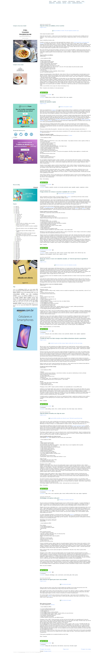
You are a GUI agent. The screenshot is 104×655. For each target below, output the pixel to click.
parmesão (66, 187)
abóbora (47, 97)
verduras (65, 254)
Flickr (69, 2)
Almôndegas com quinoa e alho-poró (49, 498)
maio (18, 222)
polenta (22, 301)
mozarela (55, 187)
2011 (16, 252)
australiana (88, 119)
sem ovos (16, 304)
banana (20, 290)
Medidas (78, 1)
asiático (47, 252)
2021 (16, 211)
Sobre (54, 1)
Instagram (58, 2)
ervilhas (53, 97)
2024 (16, 207)
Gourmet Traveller (70, 119)
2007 (16, 257)
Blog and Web (38, 652)
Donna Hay (58, 119)
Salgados (64, 1)
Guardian (50, 120)
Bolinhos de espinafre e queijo (48, 102)
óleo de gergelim (48, 254)
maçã (76, 408)
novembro (19, 214)
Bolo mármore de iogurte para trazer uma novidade (53, 579)
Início (50, 1)
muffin (36, 300)
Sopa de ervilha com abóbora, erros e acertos (52, 25)
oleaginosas (42, 254)
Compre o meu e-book (77, 2)
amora (14, 289)
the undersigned (21, 652)
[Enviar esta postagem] (52, 94)
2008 (16, 256)
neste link (72, 514)
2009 (16, 255)
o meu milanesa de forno (49, 207)
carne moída (66, 574)
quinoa (76, 574)
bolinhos (47, 187)
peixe (17, 301)
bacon (50, 97)
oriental (54, 254)
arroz (51, 333)
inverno (57, 97)
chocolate (72, 645)
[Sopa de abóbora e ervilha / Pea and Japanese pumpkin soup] (65, 30)
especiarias (64, 408)
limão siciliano (23, 299)
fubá (70, 408)
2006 (16, 258)
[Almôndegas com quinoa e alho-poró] (65, 499)
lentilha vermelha (69, 493)
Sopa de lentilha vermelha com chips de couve (52, 413)
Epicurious (52, 604)
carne (76, 208)
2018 (16, 243)
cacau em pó (66, 645)
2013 (16, 249)
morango (30, 300)
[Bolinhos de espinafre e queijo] (65, 106)
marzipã (14, 300)
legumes (72, 252)
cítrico (56, 408)
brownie (22, 292)
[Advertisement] (23, 94)
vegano (80, 493)
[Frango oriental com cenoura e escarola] (65, 193)
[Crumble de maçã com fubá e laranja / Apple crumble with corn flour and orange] (65, 343)
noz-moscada (60, 187)
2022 (16, 210)
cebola (58, 252)
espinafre (51, 187)
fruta (68, 408)
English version (43, 27)
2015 (16, 247)
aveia (46, 408)
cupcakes (19, 296)
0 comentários (43, 185)
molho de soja (80, 252)
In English (15, 137)
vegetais (70, 97)
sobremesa (80, 408)
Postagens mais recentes (45, 649)
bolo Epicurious (54, 645)
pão (34, 301)
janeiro (18, 240)
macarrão (32, 299)
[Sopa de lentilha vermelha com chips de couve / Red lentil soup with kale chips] (65, 418)
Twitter (64, 2)
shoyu (57, 254)
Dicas (83, 1)
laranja (73, 408)
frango (83, 208)
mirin (76, 252)
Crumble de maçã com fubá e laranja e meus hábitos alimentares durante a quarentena (63, 338)
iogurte (75, 645)
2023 (16, 209)
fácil (25, 297)
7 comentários (43, 644)
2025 (16, 206)
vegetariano (82, 187)
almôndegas (52, 574)
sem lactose (36, 303)
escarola (65, 252)
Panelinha (42, 120)
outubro (18, 215)
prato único (28, 301)
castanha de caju (52, 252)
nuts (85, 252)
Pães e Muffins (71, 1)
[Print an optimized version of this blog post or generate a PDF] (44, 93)
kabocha (61, 97)
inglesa (83, 119)
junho (18, 220)
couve (63, 333)
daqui (47, 437)
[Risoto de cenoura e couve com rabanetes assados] (65, 264)
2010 (16, 253)
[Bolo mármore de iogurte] (65, 584)
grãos (60, 493)
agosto (18, 218)
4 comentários (43, 492)
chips (46, 493)
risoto (75, 333)
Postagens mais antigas (86, 649)
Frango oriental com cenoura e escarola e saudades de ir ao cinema (58, 191)
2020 (16, 213)
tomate (27, 304)
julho (18, 219)
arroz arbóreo (55, 333)
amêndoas (21, 289)
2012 (16, 251)
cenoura (61, 252)
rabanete (71, 333)
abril (18, 236)
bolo (49, 645)
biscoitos (27, 290)
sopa (67, 97)
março (18, 238)
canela (52, 408)
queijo (70, 187)
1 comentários (43, 95)
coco (27, 294)
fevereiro (18, 239)
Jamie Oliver (63, 119)
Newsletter (51, 2)
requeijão (73, 187)
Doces (59, 1)
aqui (41, 132)
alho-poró (47, 333)
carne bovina (60, 574)
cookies (35, 294)
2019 (16, 242)
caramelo (28, 292)
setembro (19, 216)
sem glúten (29, 303)
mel (25, 300)
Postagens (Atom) (47, 651)
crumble (59, 408)
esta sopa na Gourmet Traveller (78, 425)
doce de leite (35, 296)
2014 (16, 248)
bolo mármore (60, 645)
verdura (86, 187)
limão (65, 97)
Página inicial (65, 649)
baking (49, 408)
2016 (16, 245)
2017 (16, 244)
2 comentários (43, 407)
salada (23, 303)
